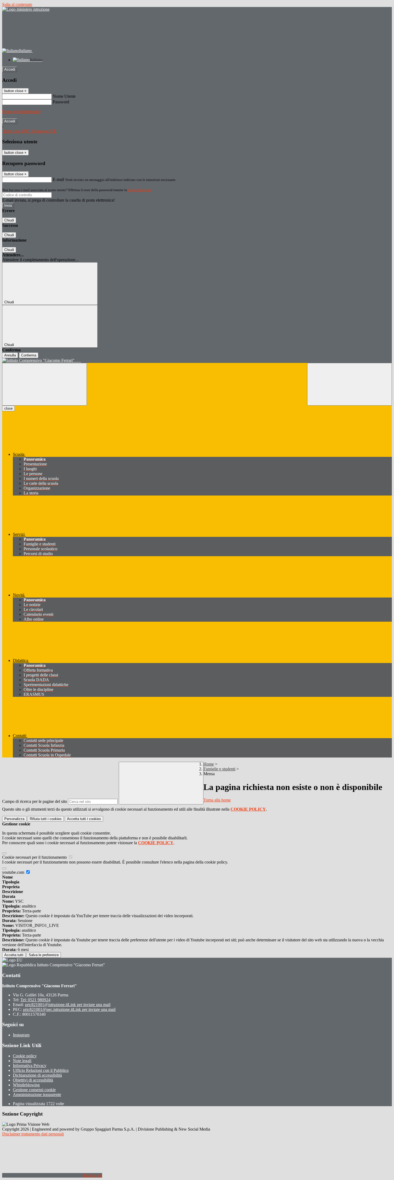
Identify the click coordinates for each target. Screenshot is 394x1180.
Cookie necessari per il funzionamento (35, 857)
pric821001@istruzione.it (67, 1004)
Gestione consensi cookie (34, 1089)
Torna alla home (217, 800)
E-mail (58, 179)
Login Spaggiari (139, 190)
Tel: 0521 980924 (35, 999)
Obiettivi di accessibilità (33, 1080)
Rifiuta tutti (46, 819)
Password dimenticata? (21, 111)
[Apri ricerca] (349, 384)
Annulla (10, 355)
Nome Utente (64, 96)
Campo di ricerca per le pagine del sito (34, 801)
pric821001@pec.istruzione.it (69, 1009)
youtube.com (13, 872)
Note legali (22, 1060)
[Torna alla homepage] (197, 360)
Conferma (28, 355)
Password (61, 102)
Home (208, 764)
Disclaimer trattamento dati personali (33, 1134)
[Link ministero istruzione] (26, 9)
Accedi (9, 69)
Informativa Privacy (29, 1065)
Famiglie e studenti (219, 769)
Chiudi (9, 220)
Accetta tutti (84, 819)
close (8, 408)
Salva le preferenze (44, 955)
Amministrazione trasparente (37, 1094)
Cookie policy (25, 1056)
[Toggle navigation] (44, 384)
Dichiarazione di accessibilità (37, 1075)
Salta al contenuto (17, 4)
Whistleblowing (26, 1085)
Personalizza (14, 819)
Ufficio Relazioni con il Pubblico (41, 1070)
